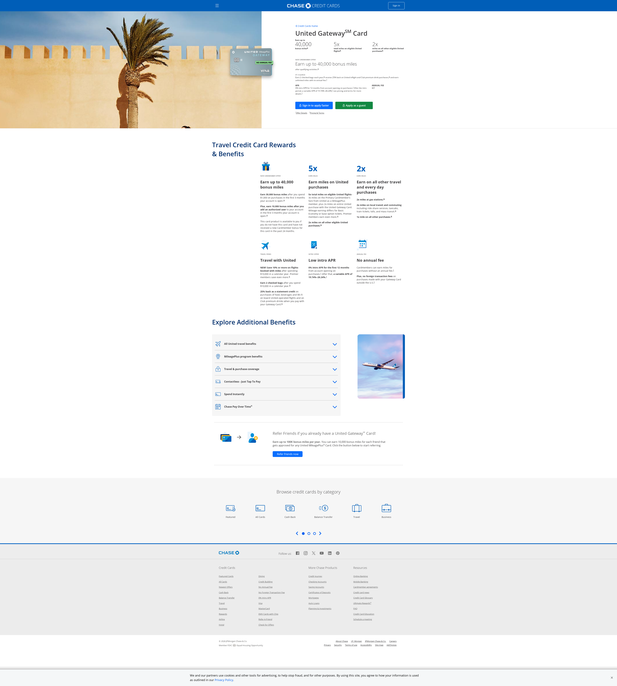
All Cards (260, 517)
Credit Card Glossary (363, 597)
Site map (379, 645)
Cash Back (290, 517)
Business (387, 517)
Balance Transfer (323, 517)
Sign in (399, 5)
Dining (262, 576)
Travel (357, 517)
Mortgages (313, 597)
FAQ (355, 608)
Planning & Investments (319, 608)
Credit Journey (315, 576)
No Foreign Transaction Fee (272, 592)
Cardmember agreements (365, 587)
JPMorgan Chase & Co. (375, 641)
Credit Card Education (363, 614)
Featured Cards (226, 576)
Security (338, 645)
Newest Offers (225, 587)
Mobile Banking (360, 581)
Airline (222, 619)
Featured (231, 517)
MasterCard (264, 608)
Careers (393, 641)
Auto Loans (313, 603)
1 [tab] (303, 533)
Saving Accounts (316, 587)
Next (320, 533)
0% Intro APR (265, 597)
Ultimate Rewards (362, 603)
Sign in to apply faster (317, 106)
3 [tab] (314, 533)
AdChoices (392, 645)
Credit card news (361, 592)
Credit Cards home (308, 26)
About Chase (342, 641)
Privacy (327, 645)
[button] (612, 677)
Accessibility (366, 645)
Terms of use (351, 645)
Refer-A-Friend (265, 619)
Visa (260, 603)
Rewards (223, 614)
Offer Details (301, 113)
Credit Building (266, 581)
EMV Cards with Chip (268, 614)
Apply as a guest (359, 106)
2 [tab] (309, 533)
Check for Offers (266, 624)
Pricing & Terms (317, 113)
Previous (296, 533)
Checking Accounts (317, 581)
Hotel (221, 624)
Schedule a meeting (362, 619)
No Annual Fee (266, 587)
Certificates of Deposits (319, 592)
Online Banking (360, 576)
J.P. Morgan (356, 641)
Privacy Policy (224, 680)
